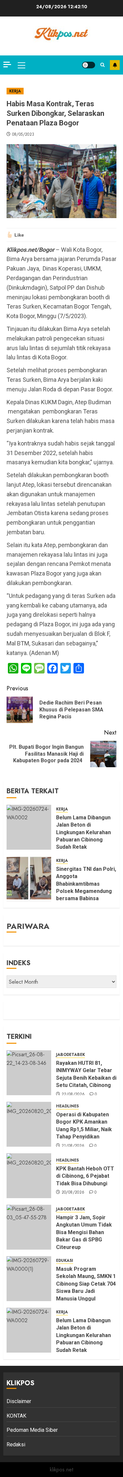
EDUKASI (64, 1261)
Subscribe (115, 65)
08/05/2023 (23, 134)
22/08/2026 (73, 1094)
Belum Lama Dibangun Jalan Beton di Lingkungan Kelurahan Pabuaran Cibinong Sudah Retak (83, 832)
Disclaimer (19, 1401)
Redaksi (16, 1444)
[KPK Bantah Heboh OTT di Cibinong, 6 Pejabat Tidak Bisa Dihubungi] (29, 1175)
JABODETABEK (70, 1055)
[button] (21, 65)
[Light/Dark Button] (88, 65)
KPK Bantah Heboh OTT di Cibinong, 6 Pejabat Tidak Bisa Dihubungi (85, 1176)
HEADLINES (67, 1106)
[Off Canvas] (7, 64)
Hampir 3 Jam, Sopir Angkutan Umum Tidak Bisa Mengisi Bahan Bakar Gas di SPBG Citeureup (84, 1232)
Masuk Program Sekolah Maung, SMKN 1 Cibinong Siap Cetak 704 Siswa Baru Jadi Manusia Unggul (86, 1284)
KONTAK (16, 1416)
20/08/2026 (73, 1192)
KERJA (15, 91)
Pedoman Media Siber (32, 1430)
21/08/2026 (73, 1146)
